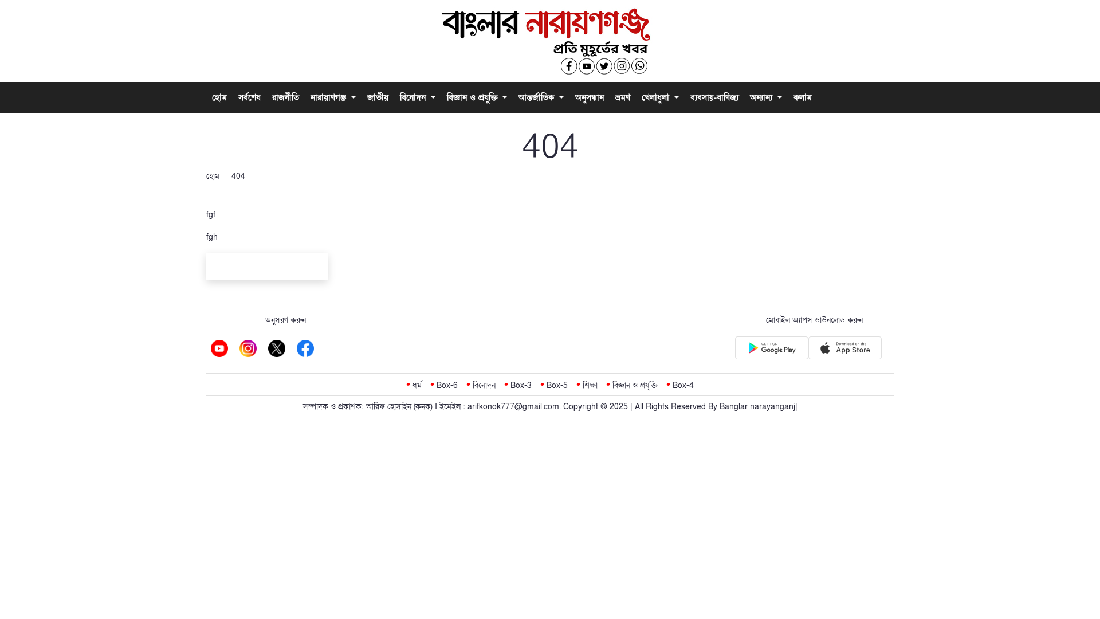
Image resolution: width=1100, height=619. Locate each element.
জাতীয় (377, 97)
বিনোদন (414, 97)
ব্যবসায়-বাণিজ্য (714, 97)
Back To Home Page (267, 268)
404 (238, 176)
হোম (219, 97)
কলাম (802, 97)
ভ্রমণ (622, 97)
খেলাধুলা (657, 97)
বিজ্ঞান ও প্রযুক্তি (474, 97)
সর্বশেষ (249, 97)
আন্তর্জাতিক (537, 97)
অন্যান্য (762, 97)
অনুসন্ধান (589, 97)
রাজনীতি (285, 97)
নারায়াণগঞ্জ (330, 97)
